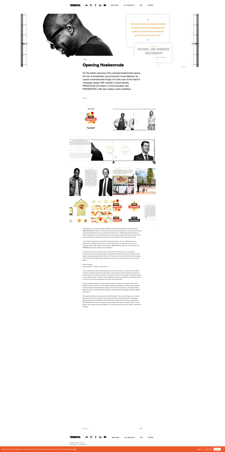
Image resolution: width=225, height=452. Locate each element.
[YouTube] (104, 5)
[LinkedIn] (100, 5)
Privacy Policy (72, 449)
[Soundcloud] (86, 5)
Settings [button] (199, 449)
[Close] (223, 449)
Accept (217, 449)
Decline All (208, 449)
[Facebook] (95, 5)
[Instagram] (90, 5)
